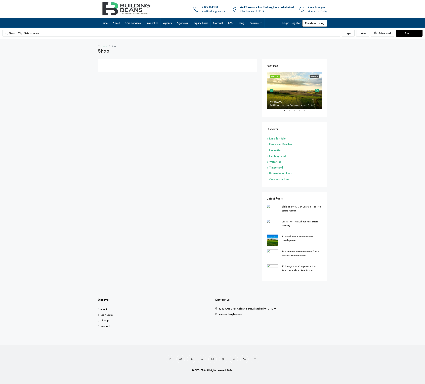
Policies (254, 23)
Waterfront (276, 162)
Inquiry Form (200, 23)
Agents (167, 23)
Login (285, 23)
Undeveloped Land (280, 173)
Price (363, 33)
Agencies (182, 23)
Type (348, 33)
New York (105, 326)
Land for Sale (277, 138)
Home (104, 23)
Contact (218, 23)
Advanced (384, 33)
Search (409, 33)
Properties (152, 23)
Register (296, 23)
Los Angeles (106, 314)
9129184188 (210, 7)
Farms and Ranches (280, 144)
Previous (271, 90)
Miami (103, 309)
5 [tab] (306, 111)
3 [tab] (296, 111)
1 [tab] (286, 111)
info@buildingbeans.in (214, 11)
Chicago (104, 320)
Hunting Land (277, 156)
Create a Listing (314, 23)
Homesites (275, 150)
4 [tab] (301, 111)
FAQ (231, 23)
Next (317, 90)
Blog (241, 23)
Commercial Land (279, 179)
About (116, 23)
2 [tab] (291, 111)
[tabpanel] (294, 90)
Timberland (276, 168)
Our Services (133, 23)
